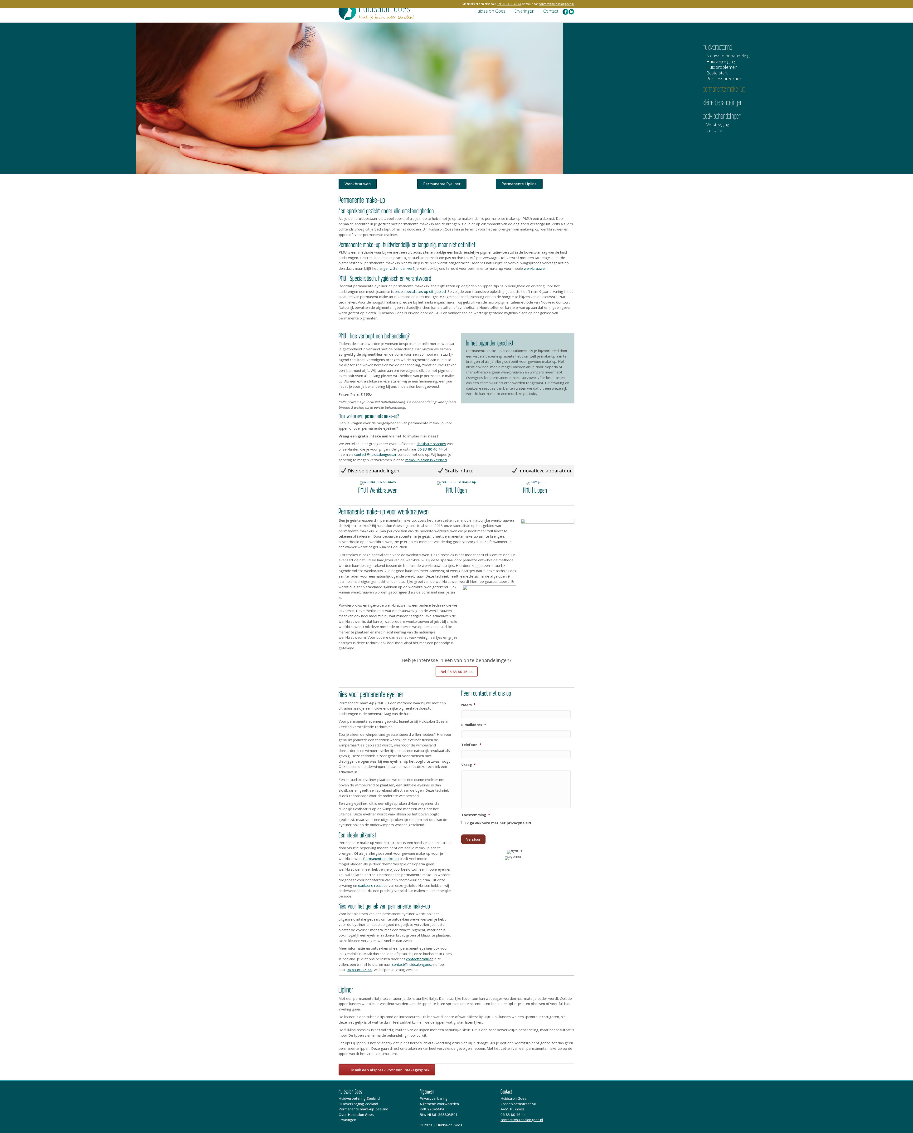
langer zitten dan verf (396, 268)
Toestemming (475, 815)
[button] (358, 184)
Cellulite (714, 130)
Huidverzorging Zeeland (358, 1103)
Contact (550, 11)
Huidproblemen (721, 67)
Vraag (468, 764)
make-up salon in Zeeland (426, 459)
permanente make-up (724, 88)
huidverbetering (717, 47)
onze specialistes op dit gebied (420, 291)
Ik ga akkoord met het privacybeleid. (498, 822)
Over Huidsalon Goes (356, 1114)
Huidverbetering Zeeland (359, 1098)
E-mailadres (473, 724)
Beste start (717, 73)
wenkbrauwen (535, 268)
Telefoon (471, 744)
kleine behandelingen (723, 102)
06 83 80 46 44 (430, 449)
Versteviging (717, 125)
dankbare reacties (431, 443)
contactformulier (419, 958)
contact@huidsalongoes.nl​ (556, 4)
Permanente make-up (381, 858)
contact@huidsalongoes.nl (375, 454)
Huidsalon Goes (489, 11)
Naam (468, 704)
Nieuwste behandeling (727, 56)
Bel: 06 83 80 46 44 (457, 671)
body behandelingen (722, 116)
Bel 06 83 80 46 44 (509, 4)
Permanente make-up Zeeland (363, 1109)
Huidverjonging (720, 61)
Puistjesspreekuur (723, 78)
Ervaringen (524, 11)
